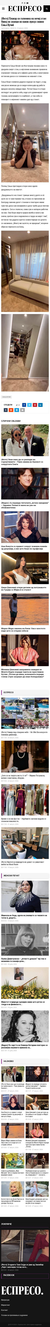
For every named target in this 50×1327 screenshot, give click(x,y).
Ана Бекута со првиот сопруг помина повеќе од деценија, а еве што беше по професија (24, 547)
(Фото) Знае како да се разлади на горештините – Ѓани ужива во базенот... (12, 1086)
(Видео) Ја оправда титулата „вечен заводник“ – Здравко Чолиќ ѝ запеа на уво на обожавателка (25, 505)
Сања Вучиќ (6, 397)
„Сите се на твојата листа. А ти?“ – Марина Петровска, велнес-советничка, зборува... (23, 776)
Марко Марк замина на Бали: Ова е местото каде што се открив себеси (23, 629)
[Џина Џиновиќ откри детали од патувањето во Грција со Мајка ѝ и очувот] (37, 1102)
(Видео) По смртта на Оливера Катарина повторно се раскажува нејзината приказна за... (24, 1046)
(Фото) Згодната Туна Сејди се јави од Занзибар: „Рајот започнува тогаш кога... (22, 1266)
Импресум (5, 1300)
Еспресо (6, 28)
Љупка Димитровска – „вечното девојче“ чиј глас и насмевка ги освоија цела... (23, 960)
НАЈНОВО (8, 1061)
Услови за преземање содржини (14, 1315)
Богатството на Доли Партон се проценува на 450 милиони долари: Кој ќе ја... (12, 1201)
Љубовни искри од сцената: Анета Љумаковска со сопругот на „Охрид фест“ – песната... (37, 1173)
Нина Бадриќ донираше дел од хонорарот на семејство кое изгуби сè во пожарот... (37, 1201)
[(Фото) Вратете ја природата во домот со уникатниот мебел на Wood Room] (25, 843)
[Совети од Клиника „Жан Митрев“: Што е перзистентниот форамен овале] (12, 1160)
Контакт (4, 1310)
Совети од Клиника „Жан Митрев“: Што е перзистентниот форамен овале (12, 1173)
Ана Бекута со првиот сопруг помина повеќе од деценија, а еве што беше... (12, 1114)
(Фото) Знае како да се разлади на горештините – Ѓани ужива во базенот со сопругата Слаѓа (22, 461)
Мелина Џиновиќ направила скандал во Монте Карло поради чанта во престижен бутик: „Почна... (37, 1144)
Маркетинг (5, 1305)
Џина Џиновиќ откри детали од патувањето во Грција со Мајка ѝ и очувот (23, 588)
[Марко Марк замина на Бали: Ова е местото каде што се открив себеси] (12, 1130)
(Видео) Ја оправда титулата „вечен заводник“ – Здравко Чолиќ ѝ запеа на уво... (36, 1086)
